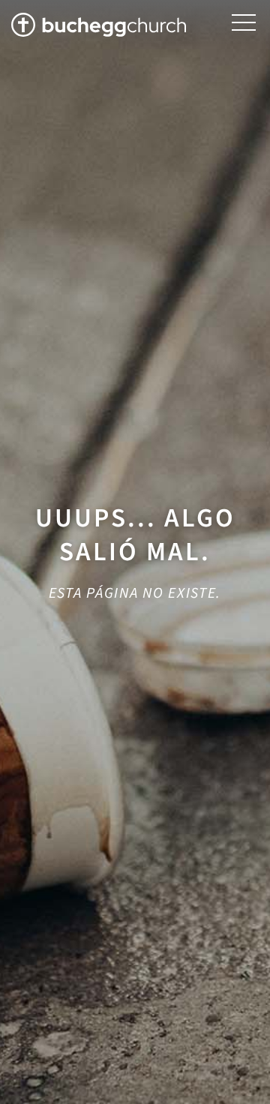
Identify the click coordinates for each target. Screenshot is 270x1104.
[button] (244, 23)
